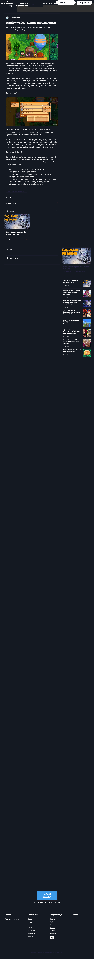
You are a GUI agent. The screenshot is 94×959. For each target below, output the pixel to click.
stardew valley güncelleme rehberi (16, 191)
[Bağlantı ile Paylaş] (11, 197)
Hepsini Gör (54, 210)
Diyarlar (29, 922)
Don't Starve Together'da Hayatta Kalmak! (16, 233)
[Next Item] (87, 255)
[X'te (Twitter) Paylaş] (6, 197)
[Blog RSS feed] (52, 937)
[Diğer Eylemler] (57, 18)
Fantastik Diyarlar (47, 895)
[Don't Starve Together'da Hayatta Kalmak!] (17, 221)
